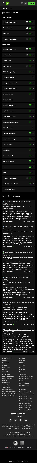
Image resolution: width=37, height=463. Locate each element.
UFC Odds (22, 365)
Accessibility (5, 385)
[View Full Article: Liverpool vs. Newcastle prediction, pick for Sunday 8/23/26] (18, 228)
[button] (8, 8)
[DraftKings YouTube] (25, 420)
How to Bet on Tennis (25, 407)
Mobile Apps (5, 363)
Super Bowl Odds (24, 383)
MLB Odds (22, 363)
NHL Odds (22, 367)
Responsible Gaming (8, 376)
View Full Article (8, 221)
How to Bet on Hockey (25, 401)
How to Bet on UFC (24, 396)
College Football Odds (25, 378)
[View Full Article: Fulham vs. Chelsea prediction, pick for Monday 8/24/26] (18, 203)
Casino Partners (6, 382)
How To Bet (22, 389)
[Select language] (24, 3)
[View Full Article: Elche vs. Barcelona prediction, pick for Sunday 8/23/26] (18, 279)
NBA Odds (22, 360)
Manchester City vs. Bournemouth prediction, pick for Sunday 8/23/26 (15, 309)
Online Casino (6, 387)
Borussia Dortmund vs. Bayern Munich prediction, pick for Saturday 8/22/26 (16, 336)
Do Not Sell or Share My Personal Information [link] (9, 394)
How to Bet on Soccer (25, 405)
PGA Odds (22, 369)
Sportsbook (6, 13)
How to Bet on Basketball (26, 394)
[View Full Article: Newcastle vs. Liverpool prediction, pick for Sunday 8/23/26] (18, 254)
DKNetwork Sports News (9, 391)
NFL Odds (22, 358)
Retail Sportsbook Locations (7, 379)
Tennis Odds (22, 374)
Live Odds (22, 381)
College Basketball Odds (26, 376)
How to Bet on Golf (24, 403)
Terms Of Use (6, 372)
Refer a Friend (6, 367)
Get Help (4, 369)
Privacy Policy (6, 374)
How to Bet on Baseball (25, 398)
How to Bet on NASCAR (25, 410)
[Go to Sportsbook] (7, 3)
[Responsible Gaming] (20, 3)
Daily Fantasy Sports (8, 389)
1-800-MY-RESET (15, 426)
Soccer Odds (22, 372)
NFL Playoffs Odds (24, 385)
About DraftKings (7, 358)
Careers (4, 360)
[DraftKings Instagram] (20, 420)
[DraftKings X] (15, 420)
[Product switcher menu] (3, 3)
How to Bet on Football (25, 392)
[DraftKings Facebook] (10, 420)
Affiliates (4, 365)
